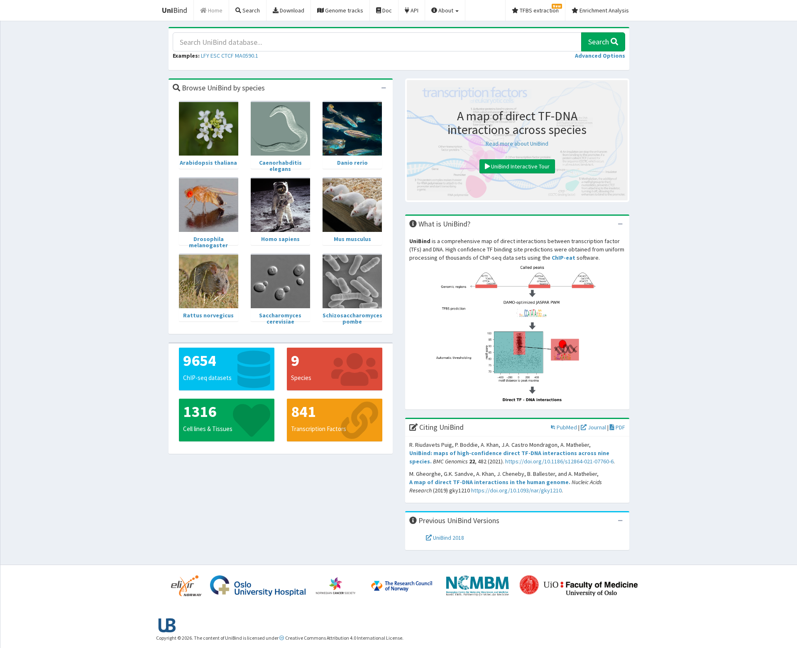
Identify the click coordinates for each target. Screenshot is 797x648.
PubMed (566, 427)
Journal (596, 427)
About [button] (446, 10)
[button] (600, 55)
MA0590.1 (246, 55)
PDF (619, 427)
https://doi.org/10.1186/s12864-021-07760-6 (559, 461)
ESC (215, 55)
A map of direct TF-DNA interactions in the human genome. (489, 482)
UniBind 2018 (448, 537)
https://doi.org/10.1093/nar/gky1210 (516, 490)
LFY (205, 55)
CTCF (227, 55)
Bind (174, 10)
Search (599, 41)
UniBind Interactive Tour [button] (520, 166)
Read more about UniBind (517, 143)
